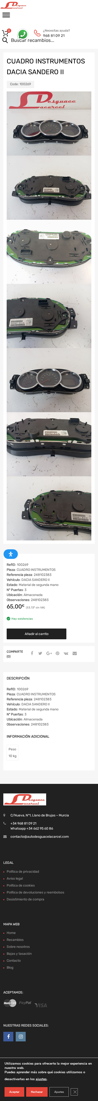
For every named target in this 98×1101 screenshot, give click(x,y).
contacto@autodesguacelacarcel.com (39, 837)
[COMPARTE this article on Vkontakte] (65, 654)
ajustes (41, 1079)
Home (11, 933)
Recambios (15, 940)
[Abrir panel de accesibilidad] (11, 554)
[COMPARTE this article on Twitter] (40, 654)
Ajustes (59, 1092)
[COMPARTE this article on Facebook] (31, 654)
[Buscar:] (42, 41)
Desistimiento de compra (25, 899)
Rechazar (37, 1092)
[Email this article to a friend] (74, 654)
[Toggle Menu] (6, 16)
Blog (10, 968)
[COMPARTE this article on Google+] (48, 654)
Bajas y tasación (19, 954)
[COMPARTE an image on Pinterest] (57, 654)
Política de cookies (21, 885)
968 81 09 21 (53, 36)
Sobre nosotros (18, 947)
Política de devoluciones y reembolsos (35, 892)
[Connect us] (8, 1036)
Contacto (14, 961)
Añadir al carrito (37, 634)
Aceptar (14, 1092)
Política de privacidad (23, 872)
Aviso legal (15, 878)
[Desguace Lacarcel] (24, 5)
